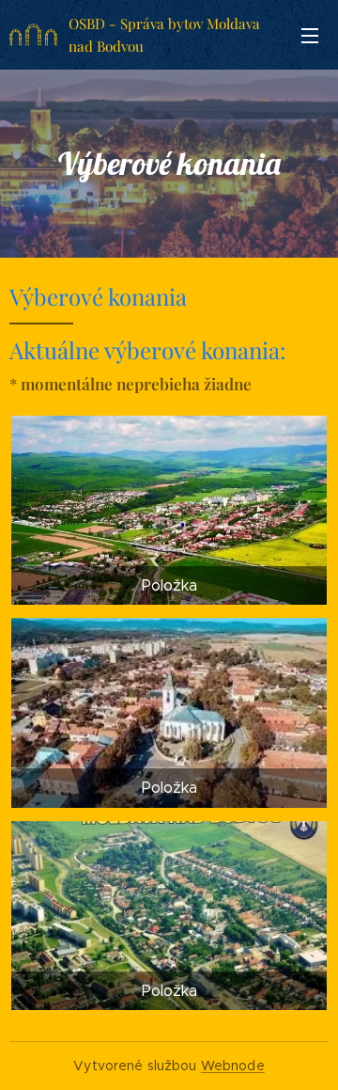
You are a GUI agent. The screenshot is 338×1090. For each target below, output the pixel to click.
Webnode (233, 1065)
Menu (310, 35)
